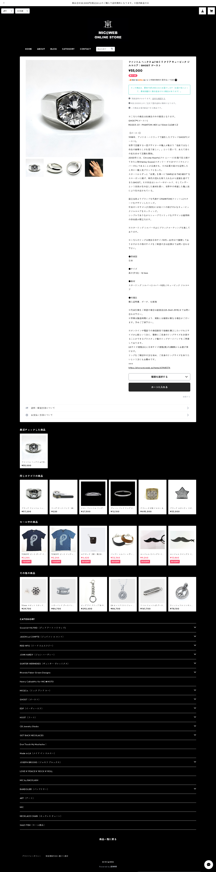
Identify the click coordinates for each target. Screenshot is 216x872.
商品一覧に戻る (108, 839)
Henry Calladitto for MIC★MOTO (37, 681)
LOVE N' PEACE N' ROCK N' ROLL (36, 771)
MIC (22, 807)
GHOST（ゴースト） (30, 699)
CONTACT (85, 49)
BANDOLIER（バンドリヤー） (34, 789)
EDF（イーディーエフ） (32, 708)
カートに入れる (159, 387)
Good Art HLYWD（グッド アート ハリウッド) (43, 627)
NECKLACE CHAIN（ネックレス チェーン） (41, 816)
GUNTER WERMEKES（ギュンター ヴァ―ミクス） (45, 663)
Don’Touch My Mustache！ (33, 744)
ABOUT (41, 49)
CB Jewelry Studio (29, 726)
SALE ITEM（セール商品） (33, 825)
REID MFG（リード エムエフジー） (37, 645)
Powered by (104, 867)
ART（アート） (27, 798)
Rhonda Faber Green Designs (35, 672)
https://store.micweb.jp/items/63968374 (149, 367)
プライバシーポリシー (31, 856)
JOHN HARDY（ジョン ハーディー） (38, 654)
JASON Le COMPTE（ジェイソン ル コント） (42, 636)
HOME (28, 49)
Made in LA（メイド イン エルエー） (38, 753)
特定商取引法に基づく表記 (57, 856)
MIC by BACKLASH (29, 780)
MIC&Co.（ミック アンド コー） (35, 690)
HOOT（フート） (28, 717)
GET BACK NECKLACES (31, 735)
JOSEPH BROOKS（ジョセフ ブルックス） (41, 762)
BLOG (53, 49)
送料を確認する (158, 98)
